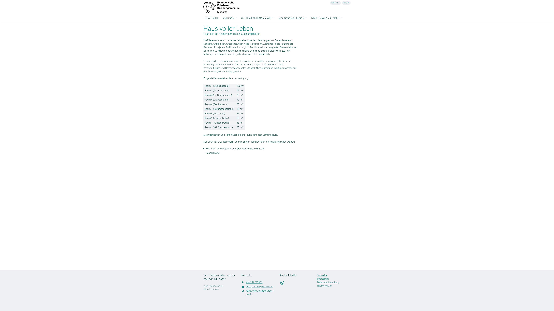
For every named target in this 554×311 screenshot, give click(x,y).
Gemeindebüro (269, 134)
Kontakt (335, 3)
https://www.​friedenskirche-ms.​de (259, 292)
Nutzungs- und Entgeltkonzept (221, 148)
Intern (346, 3)
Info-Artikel (263, 54)
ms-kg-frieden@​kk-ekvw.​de (259, 286)
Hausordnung (213, 153)
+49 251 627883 (254, 282)
